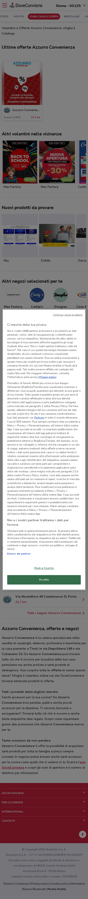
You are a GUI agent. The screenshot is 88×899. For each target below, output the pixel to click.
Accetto (44, 579)
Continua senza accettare (68, 314)
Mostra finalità (44, 568)
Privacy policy (47, 377)
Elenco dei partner (18, 553)
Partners (39, 417)
